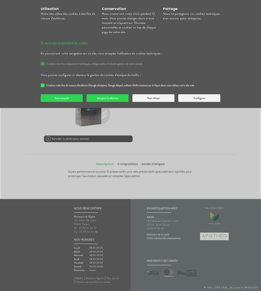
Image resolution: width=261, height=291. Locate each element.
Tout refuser (153, 98)
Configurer (199, 98)
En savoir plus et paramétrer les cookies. (64, 42)
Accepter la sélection (107, 98)
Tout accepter (62, 98)
